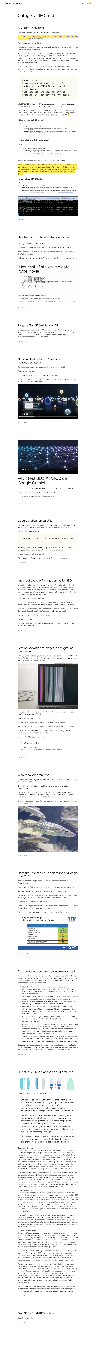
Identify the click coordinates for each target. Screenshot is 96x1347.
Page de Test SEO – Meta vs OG (38, 325)
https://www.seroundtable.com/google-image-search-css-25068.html (49, 726)
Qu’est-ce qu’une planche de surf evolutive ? (47, 1072)
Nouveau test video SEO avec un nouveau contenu (39, 360)
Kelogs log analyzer (60, 587)
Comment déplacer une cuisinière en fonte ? (46, 971)
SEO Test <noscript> (31, 27)
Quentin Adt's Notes (13, 3)
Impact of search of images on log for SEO (45, 580)
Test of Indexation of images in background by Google (46, 649)
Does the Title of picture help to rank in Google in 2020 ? (48, 874)
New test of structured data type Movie (43, 237)
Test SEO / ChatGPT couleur (36, 1313)
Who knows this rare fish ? (34, 775)
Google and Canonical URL (35, 520)
